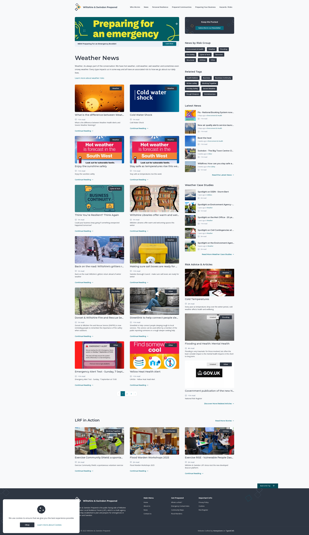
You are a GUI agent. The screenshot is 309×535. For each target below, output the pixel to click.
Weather (115, 88)
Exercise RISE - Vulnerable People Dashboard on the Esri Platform (225, 457)
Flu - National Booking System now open (218, 112)
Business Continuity (223, 78)
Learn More (169, 44)
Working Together (209, 83)
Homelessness (210, 94)
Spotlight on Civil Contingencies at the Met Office (222, 230)
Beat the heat (204, 138)
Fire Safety (116, 291)
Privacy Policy (204, 502)
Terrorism (219, 55)
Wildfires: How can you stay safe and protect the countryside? (229, 163)
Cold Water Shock (141, 114)
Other (171, 291)
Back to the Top (265, 486)
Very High (213, 273)
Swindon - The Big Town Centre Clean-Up (218, 151)
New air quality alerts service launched (217, 125)
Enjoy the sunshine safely (91, 166)
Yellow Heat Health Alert (145, 371)
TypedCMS (230, 531)
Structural (190, 60)
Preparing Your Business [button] (205, 7)
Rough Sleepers (192, 94)
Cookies (202, 506)
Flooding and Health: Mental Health (207, 343)
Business (206, 78)
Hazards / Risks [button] (225, 7)
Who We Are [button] (135, 7)
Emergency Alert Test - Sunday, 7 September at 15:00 (108, 371)
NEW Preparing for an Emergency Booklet (97, 44)
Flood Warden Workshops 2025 (149, 457)
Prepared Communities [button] (181, 7)
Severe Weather (209, 89)
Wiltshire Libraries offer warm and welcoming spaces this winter (170, 215)
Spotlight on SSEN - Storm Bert (213, 192)
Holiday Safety (192, 89)
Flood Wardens (176, 514)
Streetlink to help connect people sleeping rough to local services (171, 317)
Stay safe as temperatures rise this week (155, 166)
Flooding (223, 49)
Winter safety (191, 83)
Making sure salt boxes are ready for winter (157, 266)
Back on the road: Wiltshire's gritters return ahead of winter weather (117, 266)
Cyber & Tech (115, 189)
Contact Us (147, 514)
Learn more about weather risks (89, 78)
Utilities (202, 60)
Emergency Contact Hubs (180, 506)
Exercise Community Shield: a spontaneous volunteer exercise (114, 457)
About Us (147, 506)
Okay (27, 525)
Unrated (213, 317)
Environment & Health (194, 49)
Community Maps (177, 510)
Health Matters (192, 78)
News (146, 7)
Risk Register (203, 510)
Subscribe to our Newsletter (209, 28)
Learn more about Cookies (49, 525)
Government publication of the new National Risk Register (221, 390)
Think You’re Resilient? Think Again (97, 215)
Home (146, 502)
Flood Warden (169, 431)
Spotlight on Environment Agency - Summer (219, 204)
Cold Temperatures (197, 299)
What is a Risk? (176, 502)
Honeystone (218, 531)
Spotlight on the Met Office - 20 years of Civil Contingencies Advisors (232, 217)
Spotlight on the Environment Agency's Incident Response (227, 243)
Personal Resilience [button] (160, 7)
